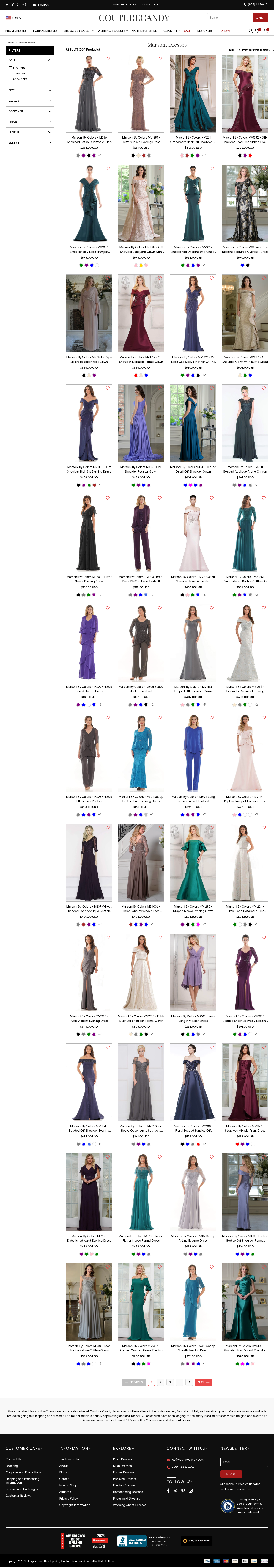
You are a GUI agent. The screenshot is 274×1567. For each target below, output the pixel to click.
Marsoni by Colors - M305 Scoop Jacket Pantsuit (141, 689)
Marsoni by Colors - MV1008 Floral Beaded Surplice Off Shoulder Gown (193, 1128)
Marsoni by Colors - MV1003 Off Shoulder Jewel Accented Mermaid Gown (193, 579)
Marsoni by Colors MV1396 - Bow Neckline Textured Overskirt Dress (245, 250)
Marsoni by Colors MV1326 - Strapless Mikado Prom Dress (245, 1128)
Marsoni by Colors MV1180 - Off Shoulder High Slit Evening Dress (89, 469)
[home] (134, 17)
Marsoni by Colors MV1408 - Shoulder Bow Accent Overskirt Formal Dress (245, 1348)
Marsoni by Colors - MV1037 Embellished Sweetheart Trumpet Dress (193, 250)
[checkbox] (32, 68)
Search (261, 17)
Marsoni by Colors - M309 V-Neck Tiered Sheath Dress (89, 689)
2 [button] (160, 1382)
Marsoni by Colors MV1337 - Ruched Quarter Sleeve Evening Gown (141, 1348)
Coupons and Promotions (23, 1472)
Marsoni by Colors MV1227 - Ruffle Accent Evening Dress (89, 1019)
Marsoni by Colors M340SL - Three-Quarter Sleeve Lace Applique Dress (141, 909)
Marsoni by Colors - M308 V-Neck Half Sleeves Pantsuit (89, 799)
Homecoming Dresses (128, 1492)
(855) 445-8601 (258, 4)
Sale (187, 30)
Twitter (12, 4)
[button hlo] (78, 155)
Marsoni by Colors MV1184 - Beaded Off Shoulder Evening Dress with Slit (89, 1128)
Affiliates (65, 1492)
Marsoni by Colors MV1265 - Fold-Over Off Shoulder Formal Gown (141, 1019)
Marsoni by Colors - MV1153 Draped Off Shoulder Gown (193, 689)
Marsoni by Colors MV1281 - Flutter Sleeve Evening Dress (141, 140)
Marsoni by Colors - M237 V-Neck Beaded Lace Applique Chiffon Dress (89, 909)
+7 (256, 485)
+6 (204, 595)
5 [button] (189, 1382)
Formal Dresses (45, 30)
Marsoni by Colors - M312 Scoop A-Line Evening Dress (193, 1238)
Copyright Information (74, 1505)
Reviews (225, 30)
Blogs (63, 1472)
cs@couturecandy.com (188, 1459)
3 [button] (170, 1382)
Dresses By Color (77, 30)
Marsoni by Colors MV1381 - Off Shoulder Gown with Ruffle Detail (245, 360)
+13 (204, 155)
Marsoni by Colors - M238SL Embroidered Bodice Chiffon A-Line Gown (245, 579)
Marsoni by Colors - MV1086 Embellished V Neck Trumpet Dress (89, 250)
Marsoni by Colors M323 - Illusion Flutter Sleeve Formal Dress (141, 1238)
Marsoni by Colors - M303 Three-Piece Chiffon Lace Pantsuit (141, 579)
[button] (134, 1382)
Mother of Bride (144, 30)
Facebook (7, 5)
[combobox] (237, 17)
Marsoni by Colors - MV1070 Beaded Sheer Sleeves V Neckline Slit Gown (245, 1019)
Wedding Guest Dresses (129, 1505)
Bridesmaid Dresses (126, 1498)
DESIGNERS (205, 30)
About (63, 1466)
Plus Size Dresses (125, 1479)
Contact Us (13, 1459)
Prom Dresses (16, 30)
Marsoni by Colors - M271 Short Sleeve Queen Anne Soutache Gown (141, 1128)
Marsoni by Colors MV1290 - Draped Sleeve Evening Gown (193, 909)
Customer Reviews (18, 1496)
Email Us (43, 4)
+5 (204, 705)
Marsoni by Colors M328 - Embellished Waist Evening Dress (89, 1238)
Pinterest (18, 5)
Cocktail (170, 30)
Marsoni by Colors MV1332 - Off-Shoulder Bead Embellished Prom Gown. (245, 140)
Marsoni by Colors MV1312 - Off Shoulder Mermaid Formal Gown (141, 360)
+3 (100, 155)
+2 (204, 375)
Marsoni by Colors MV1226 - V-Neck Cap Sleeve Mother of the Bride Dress (193, 360)
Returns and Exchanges (22, 1489)
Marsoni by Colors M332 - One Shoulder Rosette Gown (141, 469)
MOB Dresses (122, 1466)
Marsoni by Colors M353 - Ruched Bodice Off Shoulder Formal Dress (245, 1238)
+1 (204, 265)
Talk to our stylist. (145, 4)
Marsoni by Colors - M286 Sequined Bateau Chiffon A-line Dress (89, 140)
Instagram (24, 5)
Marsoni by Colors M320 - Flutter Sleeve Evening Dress (89, 579)
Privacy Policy (68, 1498)
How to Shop (68, 1485)
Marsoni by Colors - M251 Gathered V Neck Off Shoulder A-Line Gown (193, 140)
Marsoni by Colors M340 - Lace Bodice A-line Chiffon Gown (89, 1348)
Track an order (69, 1459)
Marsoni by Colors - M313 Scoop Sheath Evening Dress (193, 1348)
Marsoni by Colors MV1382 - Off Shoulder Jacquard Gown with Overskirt (141, 250)
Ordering (12, 1466)
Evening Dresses (124, 1485)
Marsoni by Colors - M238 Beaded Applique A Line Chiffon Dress (245, 469)
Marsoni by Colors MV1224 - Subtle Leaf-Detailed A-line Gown (245, 909)
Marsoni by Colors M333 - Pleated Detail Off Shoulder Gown (193, 469)
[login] (251, 32)
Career (64, 1479)
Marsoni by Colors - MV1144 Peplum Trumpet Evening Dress (245, 799)
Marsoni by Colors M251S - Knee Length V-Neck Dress (193, 1019)
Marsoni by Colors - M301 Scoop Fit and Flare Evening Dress (141, 799)
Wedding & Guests (111, 30)
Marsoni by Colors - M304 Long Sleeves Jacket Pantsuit (193, 799)
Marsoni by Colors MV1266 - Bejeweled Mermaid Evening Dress (245, 689)
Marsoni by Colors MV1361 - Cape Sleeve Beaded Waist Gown (89, 360)
